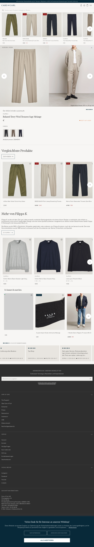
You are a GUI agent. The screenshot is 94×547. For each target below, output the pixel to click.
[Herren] (18, 311)
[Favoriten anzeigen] (84, 5)
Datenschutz (5, 413)
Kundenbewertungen (7, 456)
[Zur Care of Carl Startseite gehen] (8, 5)
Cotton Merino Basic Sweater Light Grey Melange (15, 279)
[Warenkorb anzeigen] (87, 5)
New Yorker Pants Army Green (9, 40)
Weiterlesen (73, 527)
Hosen (11, 47)
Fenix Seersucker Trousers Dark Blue (50, 40)
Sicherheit (4, 407)
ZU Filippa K (7, 232)
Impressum (4, 416)
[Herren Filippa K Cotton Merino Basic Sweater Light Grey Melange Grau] (17, 256)
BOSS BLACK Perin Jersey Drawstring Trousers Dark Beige (48, 201)
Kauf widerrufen (6, 450)
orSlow (5, 38)
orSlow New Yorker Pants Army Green (14, 201)
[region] (47, 353)
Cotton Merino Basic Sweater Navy (45, 279)
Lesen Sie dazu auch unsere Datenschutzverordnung (47, 383)
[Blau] (20, 133)
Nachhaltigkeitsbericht (8, 426)
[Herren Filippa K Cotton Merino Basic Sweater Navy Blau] (48, 256)
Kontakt (3, 443)
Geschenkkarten (6, 459)
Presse (3, 410)
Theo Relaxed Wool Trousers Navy (70, 40)
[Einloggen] (81, 5)
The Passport (5, 400)
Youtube (3, 479)
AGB (2, 420)
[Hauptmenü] (91, 5)
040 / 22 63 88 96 (11, 507)
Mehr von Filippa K (14, 214)
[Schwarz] (6, 133)
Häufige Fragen (5, 446)
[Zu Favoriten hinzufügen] (30, 164)
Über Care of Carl (6, 403)
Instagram (4, 473)
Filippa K (65, 38)
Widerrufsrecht (5, 423)
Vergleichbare (17, 151)
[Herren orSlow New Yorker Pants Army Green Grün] (11, 25)
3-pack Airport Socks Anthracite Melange (48, 333)
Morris (45, 38)
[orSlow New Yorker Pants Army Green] (17, 199)
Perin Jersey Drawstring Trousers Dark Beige (31, 40)
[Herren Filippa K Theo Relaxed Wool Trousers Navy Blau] (72, 25)
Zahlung (3, 453)
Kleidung (5, 47)
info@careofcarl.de (16, 509)
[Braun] (13, 133)
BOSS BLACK (26, 38)
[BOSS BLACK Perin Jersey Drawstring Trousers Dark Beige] (48, 199)
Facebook (4, 476)
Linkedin (3, 483)
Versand (3, 440)
